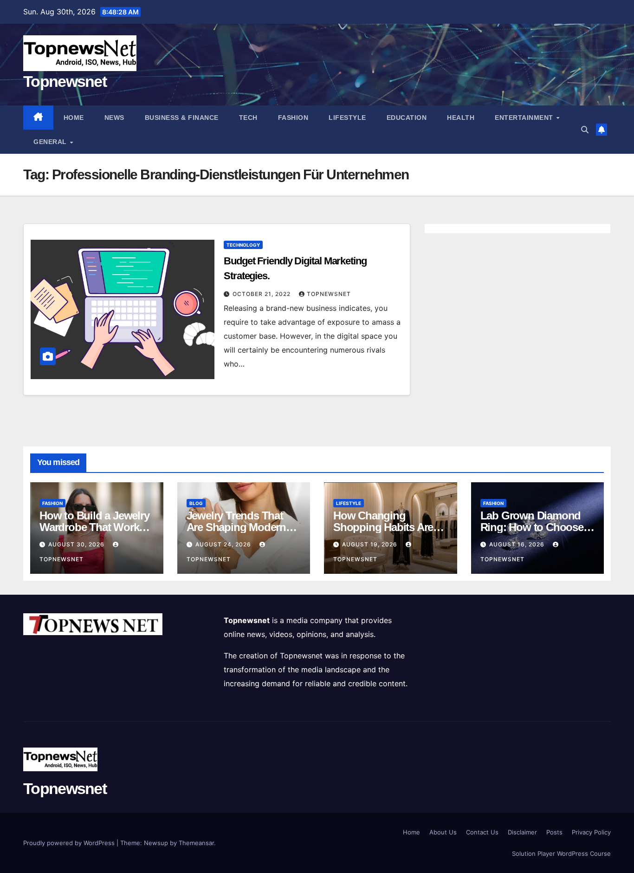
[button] (585, 129)
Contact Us (482, 832)
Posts (554, 832)
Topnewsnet (64, 81)
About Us (443, 832)
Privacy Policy (591, 832)
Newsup (156, 843)
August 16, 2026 (517, 544)
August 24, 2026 (224, 544)
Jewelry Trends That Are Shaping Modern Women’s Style (236, 527)
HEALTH (460, 117)
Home (74, 117)
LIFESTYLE (347, 117)
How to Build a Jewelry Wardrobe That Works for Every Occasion (94, 527)
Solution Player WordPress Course (561, 853)
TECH (248, 117)
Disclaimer (522, 832)
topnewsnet (329, 293)
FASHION (293, 117)
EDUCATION (407, 117)
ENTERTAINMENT (525, 117)
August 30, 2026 (77, 544)
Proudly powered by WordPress (69, 843)
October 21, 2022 (262, 293)
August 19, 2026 (370, 544)
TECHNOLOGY (243, 245)
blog (196, 503)
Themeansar (196, 843)
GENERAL (51, 141)
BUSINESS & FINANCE (182, 117)
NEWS (114, 117)
